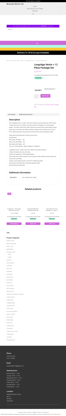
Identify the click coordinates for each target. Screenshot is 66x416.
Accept (54, 414)
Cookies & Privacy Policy (25, 412)
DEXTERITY (38, 90)
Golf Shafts (10, 280)
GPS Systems (10, 288)
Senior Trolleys (11, 314)
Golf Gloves (10, 277)
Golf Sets (47, 104)
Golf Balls (9, 271)
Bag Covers (10, 246)
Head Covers (10, 291)
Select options (14, 223)
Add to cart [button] (33, 223)
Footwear (9, 265)
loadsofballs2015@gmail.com (15, 366)
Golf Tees (9, 283)
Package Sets (11, 305)
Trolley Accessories (12, 331)
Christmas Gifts (15, 60)
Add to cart (45, 96)
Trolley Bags (10, 334)
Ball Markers (10, 249)
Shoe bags (10, 317)
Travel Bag (10, 328)
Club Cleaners (10, 263)
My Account (10, 4)
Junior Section (11, 297)
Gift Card (9, 268)
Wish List (17, 4)
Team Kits (9, 323)
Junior (9, 254)
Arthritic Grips (10, 240)
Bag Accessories (11, 243)
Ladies (22, 60)
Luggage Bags (11, 303)
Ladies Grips (10, 300)
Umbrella (9, 337)
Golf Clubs (9, 274)
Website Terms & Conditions (41, 412)
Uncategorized (11, 340)
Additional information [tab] (26, 114)
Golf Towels (10, 285)
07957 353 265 (31, 8)
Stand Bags (10, 320)
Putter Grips (10, 308)
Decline (59, 414)
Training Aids (10, 325)
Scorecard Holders (12, 311)
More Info (49, 414)
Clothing (9, 260)
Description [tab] (11, 114)
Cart (22, 4)
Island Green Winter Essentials (15, 294)
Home (8, 60)
